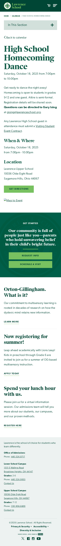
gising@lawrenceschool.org (24, 112)
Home (6, 16)
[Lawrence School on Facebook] (28, 539)
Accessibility (40, 527)
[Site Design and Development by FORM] (30, 535)
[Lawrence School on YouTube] (39, 539)
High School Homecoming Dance (36, 16)
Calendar (16, 16)
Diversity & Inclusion (30, 531)
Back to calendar (16, 37)
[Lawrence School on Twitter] (23, 539)
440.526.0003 (18, 480)
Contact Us (9, 484)
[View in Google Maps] (13, 200)
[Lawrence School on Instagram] (33, 539)
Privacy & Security (20, 527)
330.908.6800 (18, 506)
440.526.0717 (18, 457)
